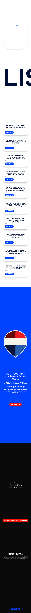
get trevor (15, 404)
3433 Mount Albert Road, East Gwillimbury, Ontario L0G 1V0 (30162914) (15, 204)
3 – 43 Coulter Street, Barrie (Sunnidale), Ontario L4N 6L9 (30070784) (15, 141)
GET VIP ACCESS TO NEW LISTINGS (15, 520)
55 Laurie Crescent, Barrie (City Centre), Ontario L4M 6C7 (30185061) (15, 267)
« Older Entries (7, 280)
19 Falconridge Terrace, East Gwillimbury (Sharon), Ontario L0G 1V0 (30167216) (15, 189)
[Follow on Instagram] (15, 609)
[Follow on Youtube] (18, 609)
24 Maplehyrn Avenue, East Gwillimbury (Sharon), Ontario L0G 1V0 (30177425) (15, 173)
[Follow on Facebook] (12, 609)
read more (9, 132)
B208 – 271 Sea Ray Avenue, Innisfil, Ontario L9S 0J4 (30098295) (15, 220)
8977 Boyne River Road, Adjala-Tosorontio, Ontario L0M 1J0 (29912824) (15, 252)
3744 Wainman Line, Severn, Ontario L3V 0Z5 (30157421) (15, 126)
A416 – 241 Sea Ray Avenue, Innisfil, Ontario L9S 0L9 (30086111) (15, 236)
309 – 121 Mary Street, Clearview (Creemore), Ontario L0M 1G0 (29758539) (15, 157)
